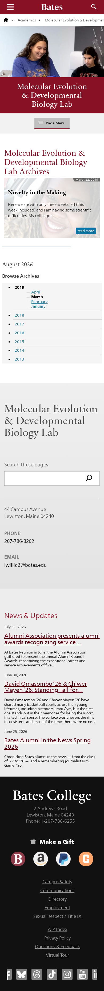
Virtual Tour (57, 955)
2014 (19, 350)
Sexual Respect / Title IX (57, 916)
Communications (57, 890)
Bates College (52, 795)
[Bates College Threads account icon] (36, 974)
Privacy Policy (57, 938)
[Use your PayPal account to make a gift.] (63, 859)
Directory (57, 899)
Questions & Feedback (57, 946)
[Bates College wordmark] (52, 7)
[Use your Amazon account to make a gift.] (40, 859)
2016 (19, 333)
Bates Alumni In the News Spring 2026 (47, 743)
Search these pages (26, 464)
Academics (27, 20)
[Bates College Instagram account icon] (67, 974)
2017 (19, 324)
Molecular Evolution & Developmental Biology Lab (52, 95)
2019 (19, 287)
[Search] (89, 478)
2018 (19, 315)
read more (86, 231)
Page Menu (55, 123)
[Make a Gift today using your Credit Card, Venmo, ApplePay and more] (18, 859)
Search (93, 7)
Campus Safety (57, 881)
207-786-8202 (19, 541)
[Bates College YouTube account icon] (82, 974)
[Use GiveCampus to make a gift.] (86, 859)
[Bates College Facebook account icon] (6, 974)
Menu (10, 7)
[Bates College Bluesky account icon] (21, 974)
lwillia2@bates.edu (25, 565)
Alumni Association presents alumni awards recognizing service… (52, 638)
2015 (19, 341)
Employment (57, 907)
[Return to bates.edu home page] (8, 20)
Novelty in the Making (37, 192)
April (35, 292)
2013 (19, 359)
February (39, 301)
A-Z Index (57, 929)
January (38, 306)
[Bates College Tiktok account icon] (52, 974)
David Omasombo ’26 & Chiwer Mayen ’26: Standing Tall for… (45, 686)
